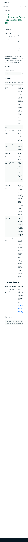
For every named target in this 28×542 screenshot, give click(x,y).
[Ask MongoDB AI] (23, 6)
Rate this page (8, 33)
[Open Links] (25, 2)
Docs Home (7, 10)
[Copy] (22, 74)
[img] (6, 36)
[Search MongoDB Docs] (21, 6)
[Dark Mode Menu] (25, 6)
